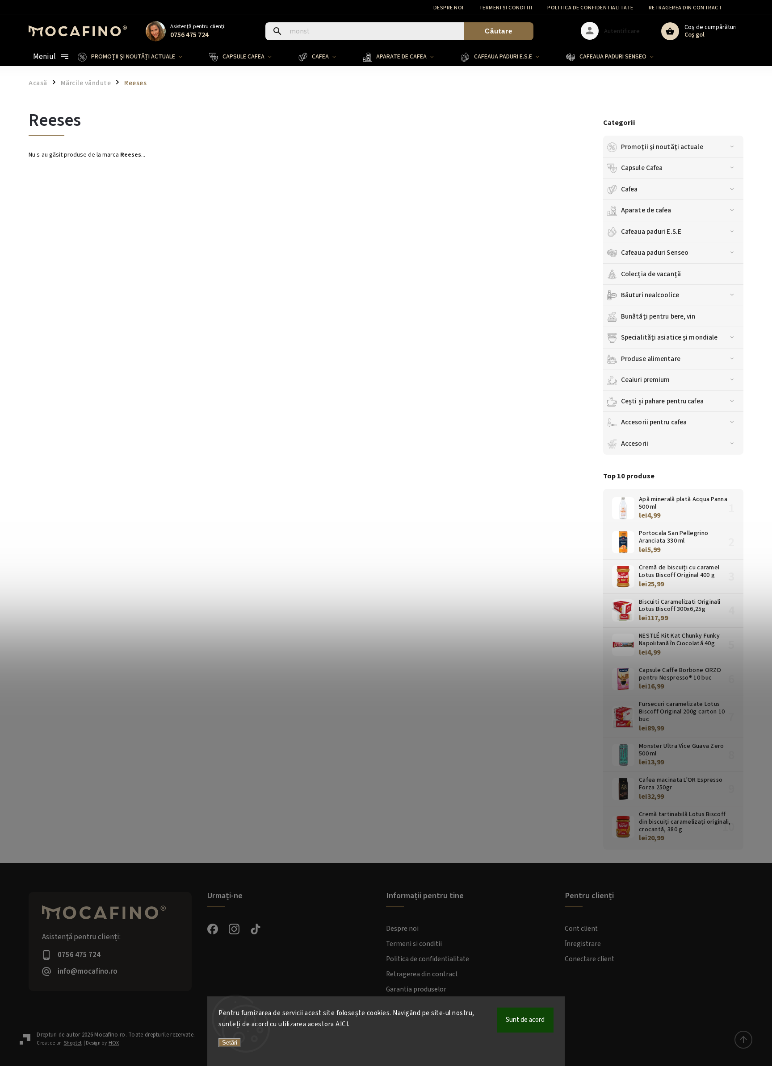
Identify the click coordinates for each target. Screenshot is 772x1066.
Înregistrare (583, 944)
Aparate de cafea (646, 210)
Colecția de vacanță (651, 274)
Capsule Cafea (642, 168)
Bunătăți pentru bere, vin (658, 316)
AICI (342, 1024)
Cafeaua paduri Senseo (654, 252)
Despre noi (448, 8)
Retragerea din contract (685, 8)
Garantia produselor (416, 989)
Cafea (629, 189)
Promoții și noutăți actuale (662, 147)
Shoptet (73, 1043)
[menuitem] (137, 56)
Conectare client (589, 959)
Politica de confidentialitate (590, 8)
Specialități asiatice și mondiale (669, 337)
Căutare (498, 31)
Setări (229, 1042)
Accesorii (634, 443)
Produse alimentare (650, 359)
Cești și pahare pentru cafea (662, 401)
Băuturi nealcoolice (650, 295)
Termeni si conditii (506, 8)
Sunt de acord (525, 1020)
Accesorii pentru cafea (654, 422)
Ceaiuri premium (645, 380)
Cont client (581, 928)
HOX (114, 1043)
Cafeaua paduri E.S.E (651, 231)
